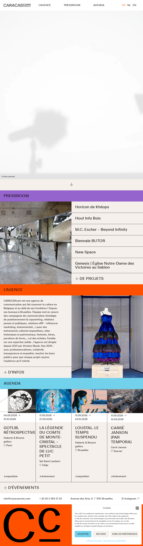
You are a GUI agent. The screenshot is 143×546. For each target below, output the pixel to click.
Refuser (101, 534)
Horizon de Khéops (92, 207)
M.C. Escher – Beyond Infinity (101, 230)
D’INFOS (14, 372)
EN (134, 5)
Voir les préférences (124, 534)
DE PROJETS (89, 279)
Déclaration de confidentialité (114, 541)
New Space (85, 252)
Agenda (98, 5)
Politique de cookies (94, 541)
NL (129, 5)
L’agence (45, 5)
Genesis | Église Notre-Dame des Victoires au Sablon (104, 265)
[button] (137, 508)
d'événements (21, 488)
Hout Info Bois (88, 218)
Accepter (83, 534)
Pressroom (72, 5)
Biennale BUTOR (90, 241)
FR (123, 5)
